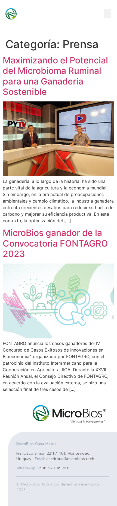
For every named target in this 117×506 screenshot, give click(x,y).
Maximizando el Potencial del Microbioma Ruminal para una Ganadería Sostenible (55, 76)
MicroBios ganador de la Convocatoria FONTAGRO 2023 (55, 243)
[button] (107, 13)
